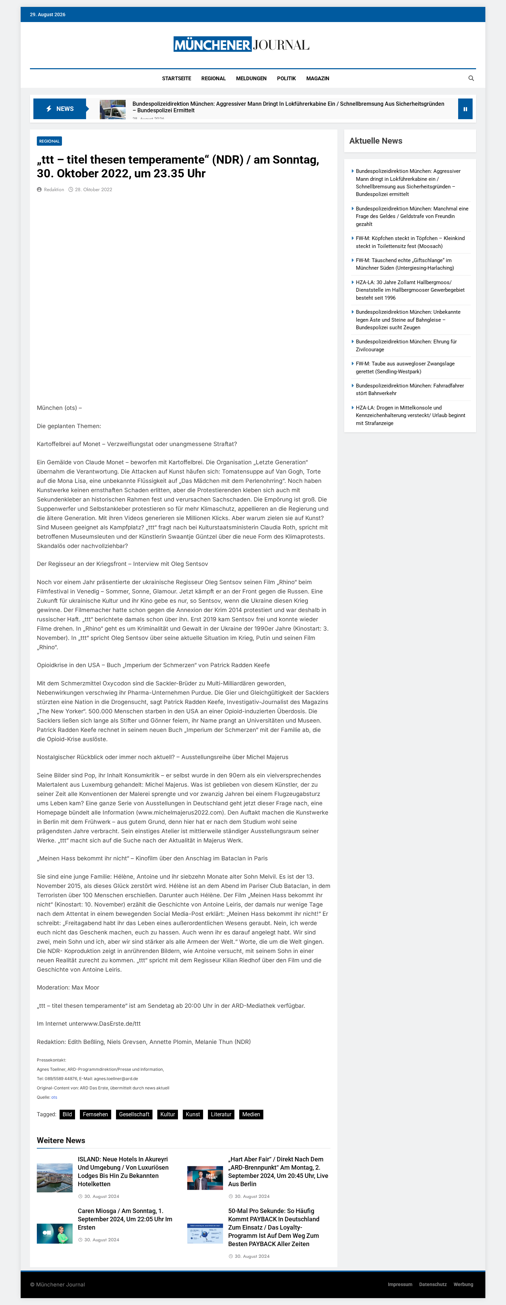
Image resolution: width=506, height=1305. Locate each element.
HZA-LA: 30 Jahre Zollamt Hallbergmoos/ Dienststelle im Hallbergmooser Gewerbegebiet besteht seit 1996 (410, 290)
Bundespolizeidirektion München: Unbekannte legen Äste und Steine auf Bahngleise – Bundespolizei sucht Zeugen (408, 320)
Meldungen (251, 78)
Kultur (167, 1114)
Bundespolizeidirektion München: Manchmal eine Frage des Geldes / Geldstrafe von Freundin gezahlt (412, 216)
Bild (67, 1114)
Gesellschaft (134, 1114)
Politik (286, 78)
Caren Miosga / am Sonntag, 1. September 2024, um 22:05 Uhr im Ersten (125, 1219)
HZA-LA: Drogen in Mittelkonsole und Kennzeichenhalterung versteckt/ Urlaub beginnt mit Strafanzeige (410, 415)
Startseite (176, 78)
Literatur (221, 1114)
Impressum (400, 1284)
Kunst (193, 1114)
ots (54, 1097)
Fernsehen (95, 1114)
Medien (251, 1114)
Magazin (317, 78)
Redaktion (54, 189)
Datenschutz (433, 1284)
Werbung (463, 1284)
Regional (213, 78)
